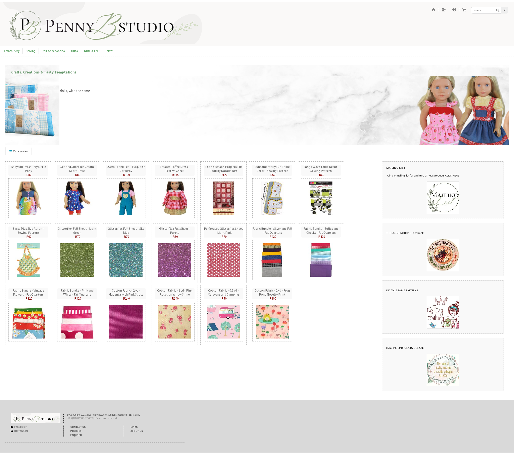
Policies (75, 430)
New (110, 51)
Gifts (74, 51)
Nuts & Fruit (92, 51)
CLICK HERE (452, 175)
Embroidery (11, 51)
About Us (137, 430)
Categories (20, 151)
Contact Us (78, 426)
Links (134, 426)
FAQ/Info (76, 435)
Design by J (134, 415)
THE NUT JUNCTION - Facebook (405, 233)
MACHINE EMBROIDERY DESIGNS (405, 348)
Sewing (31, 51)
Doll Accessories (53, 51)
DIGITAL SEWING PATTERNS (402, 290)
